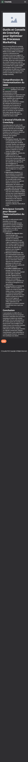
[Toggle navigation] (25, 1)
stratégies (8, 89)
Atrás (3, 341)
